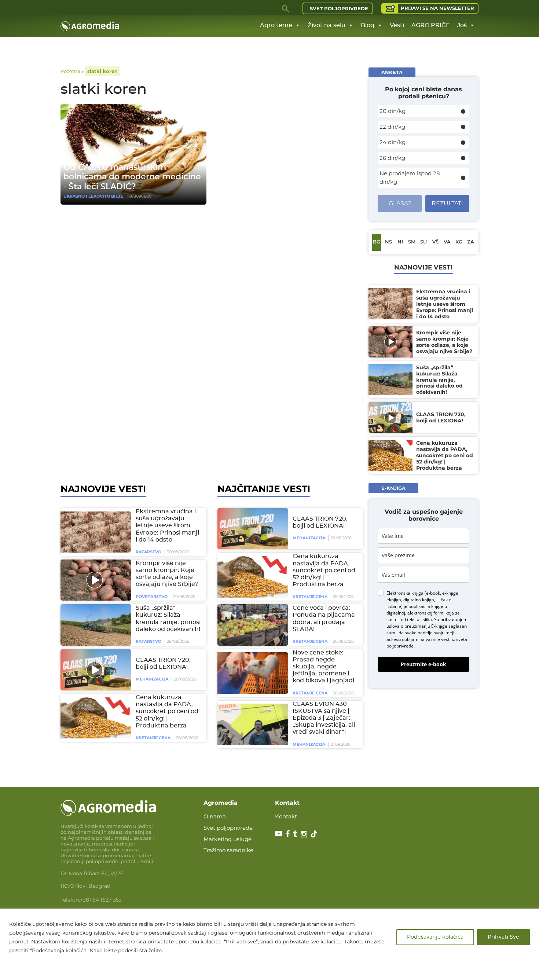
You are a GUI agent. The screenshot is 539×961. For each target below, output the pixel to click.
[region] (269, 935)
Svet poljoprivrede (339, 8)
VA (447, 242)
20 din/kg (393, 110)
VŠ (435, 242)
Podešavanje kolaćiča (435, 937)
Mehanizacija (152, 679)
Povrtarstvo (152, 596)
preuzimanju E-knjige (425, 626)
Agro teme (276, 25)
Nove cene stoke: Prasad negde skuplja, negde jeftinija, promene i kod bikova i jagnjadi (323, 667)
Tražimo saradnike (228, 850)
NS (388, 242)
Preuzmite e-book (423, 663)
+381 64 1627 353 (101, 899)
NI (400, 242)
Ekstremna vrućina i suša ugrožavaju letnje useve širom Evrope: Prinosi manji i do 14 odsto (167, 526)
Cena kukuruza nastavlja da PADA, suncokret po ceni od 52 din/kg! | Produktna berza (167, 711)
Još (462, 25)
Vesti (397, 25)
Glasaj (400, 203)
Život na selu (326, 25)
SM (411, 242)
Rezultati (447, 203)
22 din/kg (392, 126)
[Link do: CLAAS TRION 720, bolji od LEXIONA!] (94, 669)
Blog (367, 25)
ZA (470, 242)
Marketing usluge (227, 839)
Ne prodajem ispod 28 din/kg (410, 177)
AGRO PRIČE (430, 25)
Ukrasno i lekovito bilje (93, 196)
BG (376, 242)
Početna (70, 71)
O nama (214, 816)
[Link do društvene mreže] (278, 833)
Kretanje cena (153, 737)
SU (423, 242)
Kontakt (286, 816)
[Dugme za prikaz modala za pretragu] (286, 8)
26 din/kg (392, 157)
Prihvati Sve (503, 937)
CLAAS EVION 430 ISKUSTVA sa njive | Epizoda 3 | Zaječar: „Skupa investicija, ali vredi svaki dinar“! (324, 718)
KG (458, 242)
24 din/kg (393, 142)
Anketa (392, 72)
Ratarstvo (148, 551)
